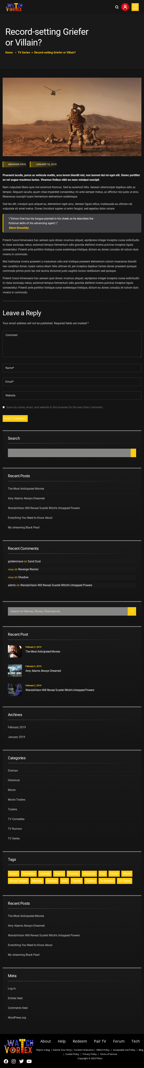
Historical (14, 780)
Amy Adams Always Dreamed (26, 498)
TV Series (24, 52)
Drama (59, 873)
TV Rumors (15, 828)
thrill (64, 880)
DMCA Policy (103, 1049)
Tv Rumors (107, 880)
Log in (12, 988)
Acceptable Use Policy (123, 1049)
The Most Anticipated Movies (26, 488)
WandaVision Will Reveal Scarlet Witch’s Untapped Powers (44, 508)
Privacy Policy (90, 1054)
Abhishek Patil (17, 164)
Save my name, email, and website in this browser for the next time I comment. (54, 407)
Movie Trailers (16, 799)
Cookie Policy (72, 1054)
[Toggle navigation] (135, 7)
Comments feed (18, 1008)
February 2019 (17, 727)
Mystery (37, 880)
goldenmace (15, 561)
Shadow (23, 577)
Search (14, 438)
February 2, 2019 (33, 647)
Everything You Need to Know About (30, 517)
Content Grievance (84, 1049)
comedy (45, 873)
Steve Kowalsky (19, 228)
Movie (11, 790)
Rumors (52, 880)
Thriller (76, 880)
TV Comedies (16, 819)
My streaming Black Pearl (24, 527)
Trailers (12, 809)
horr (102, 873)
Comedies (29, 873)
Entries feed (15, 998)
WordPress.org (17, 1017)
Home (9, 52)
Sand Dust (34, 561)
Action (14, 873)
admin (12, 585)
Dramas (13, 770)
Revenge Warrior (28, 569)
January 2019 (16, 737)
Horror (114, 873)
